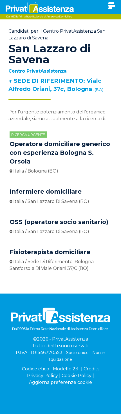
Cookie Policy (76, 375)
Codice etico (35, 369)
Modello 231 (66, 369)
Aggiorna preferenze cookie (60, 382)
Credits (91, 369)
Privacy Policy (42, 375)
